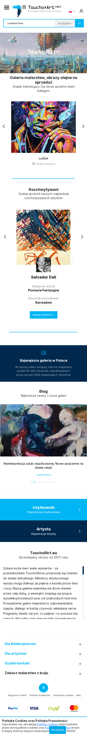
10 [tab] (55, 68)
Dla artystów (16, 654)
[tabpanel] (43, 53)
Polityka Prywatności (40, 695)
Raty (78, 695)
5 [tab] (42, 68)
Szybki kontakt (17, 663)
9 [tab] (53, 68)
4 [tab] (39, 68)
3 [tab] (36, 68)
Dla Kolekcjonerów (20, 644)
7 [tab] (47, 68)
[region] (43, 592)
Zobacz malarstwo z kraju (26, 673)
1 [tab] (31, 68)
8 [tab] (50, 68)
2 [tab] (33, 68)
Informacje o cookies (63, 695)
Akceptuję (57, 729)
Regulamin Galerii (17, 695)
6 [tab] (44, 68)
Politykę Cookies (47, 724)
